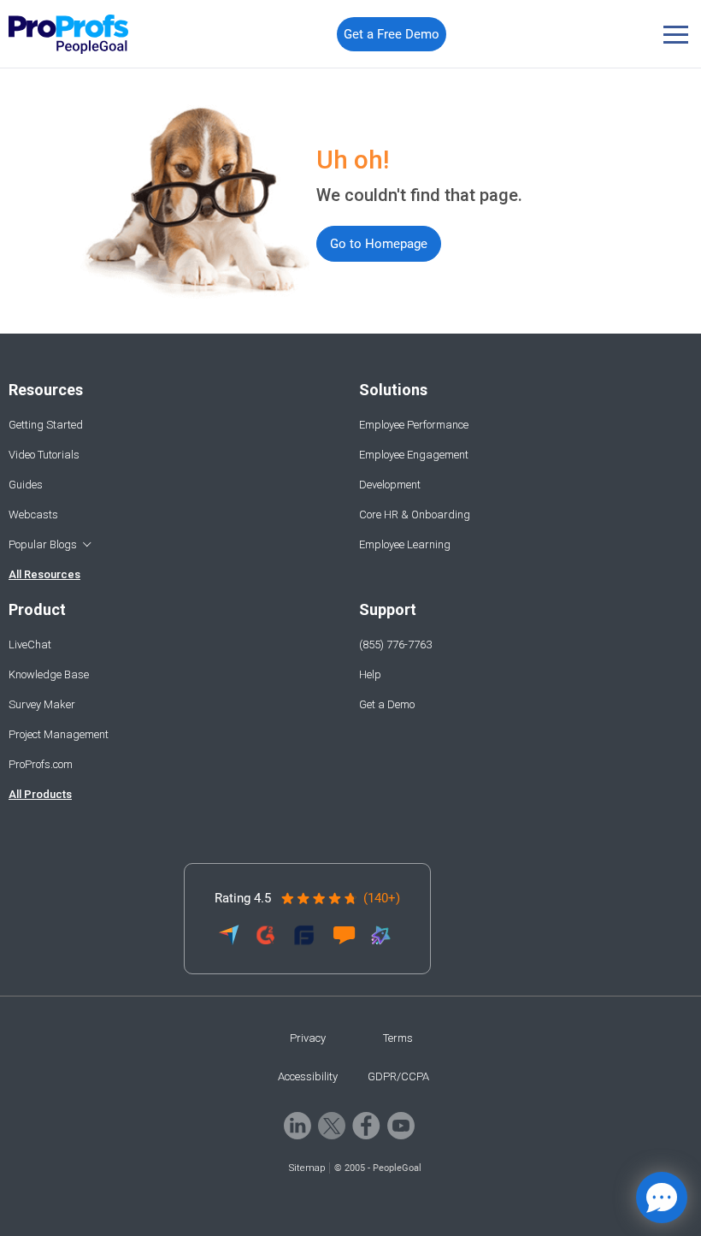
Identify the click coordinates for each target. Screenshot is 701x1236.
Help (370, 674)
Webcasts (33, 514)
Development (390, 484)
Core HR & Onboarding (414, 514)
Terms (398, 1038)
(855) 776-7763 (395, 644)
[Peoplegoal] (69, 34)
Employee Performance (413, 424)
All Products (40, 794)
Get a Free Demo (391, 34)
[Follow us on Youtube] (401, 1135)
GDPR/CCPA (398, 1076)
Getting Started (46, 424)
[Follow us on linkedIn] (297, 1135)
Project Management (59, 734)
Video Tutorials (44, 454)
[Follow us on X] (331, 1135)
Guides (26, 484)
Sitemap (307, 1168)
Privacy (308, 1038)
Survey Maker (42, 704)
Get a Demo (387, 704)
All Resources (44, 574)
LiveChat (30, 644)
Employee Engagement (413, 454)
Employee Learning (405, 544)
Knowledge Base (49, 674)
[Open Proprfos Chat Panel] (661, 1197)
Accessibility (308, 1076)
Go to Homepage (378, 243)
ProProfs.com (41, 764)
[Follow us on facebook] (366, 1135)
